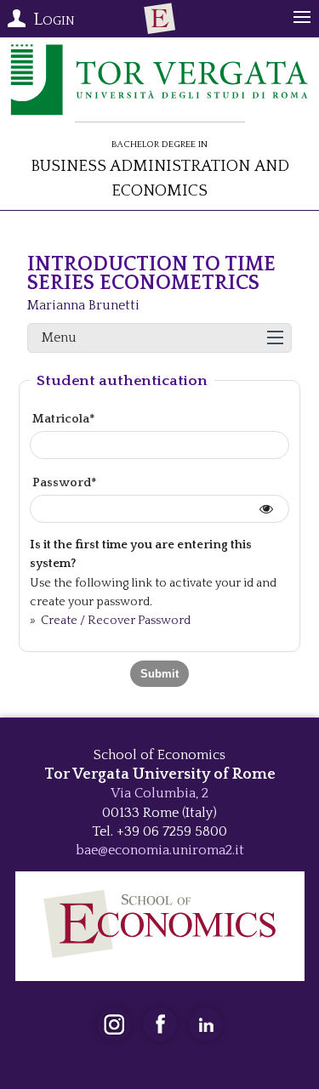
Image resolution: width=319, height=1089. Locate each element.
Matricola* (63, 419)
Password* (64, 483)
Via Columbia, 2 (159, 793)
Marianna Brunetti (83, 305)
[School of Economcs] (160, 19)
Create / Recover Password (114, 620)
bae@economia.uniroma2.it (160, 850)
